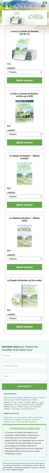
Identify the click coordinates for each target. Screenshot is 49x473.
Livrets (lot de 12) (24, 32)
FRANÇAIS (7, 402)
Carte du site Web (22, 422)
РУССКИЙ (27, 402)
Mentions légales (18, 470)
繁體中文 (35, 402)
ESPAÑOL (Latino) (10, 407)
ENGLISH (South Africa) (23, 400)
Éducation (32, 422)
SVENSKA (39, 405)
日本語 (20, 402)
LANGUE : (11, 68)
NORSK (32, 405)
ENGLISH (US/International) (13, 398)
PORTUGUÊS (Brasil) (29, 409)
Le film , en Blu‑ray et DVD (24, 95)
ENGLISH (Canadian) (31, 398)
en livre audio (24, 280)
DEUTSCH (17, 405)
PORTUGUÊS (15, 409)
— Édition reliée (24, 219)
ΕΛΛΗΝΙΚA (36, 407)
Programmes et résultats (12, 419)
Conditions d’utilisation (22, 467)
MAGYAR (25, 405)
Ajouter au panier (24, 80)
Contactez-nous (9, 422)
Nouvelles (35, 419)
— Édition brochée (24, 157)
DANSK (34, 400)
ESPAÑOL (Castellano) (24, 407)
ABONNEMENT (24, 386)
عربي (41, 402)
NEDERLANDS (8, 405)
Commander (26, 419)
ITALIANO (7, 409)
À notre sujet (8, 417)
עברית (14, 402)
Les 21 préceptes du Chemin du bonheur (28, 417)
